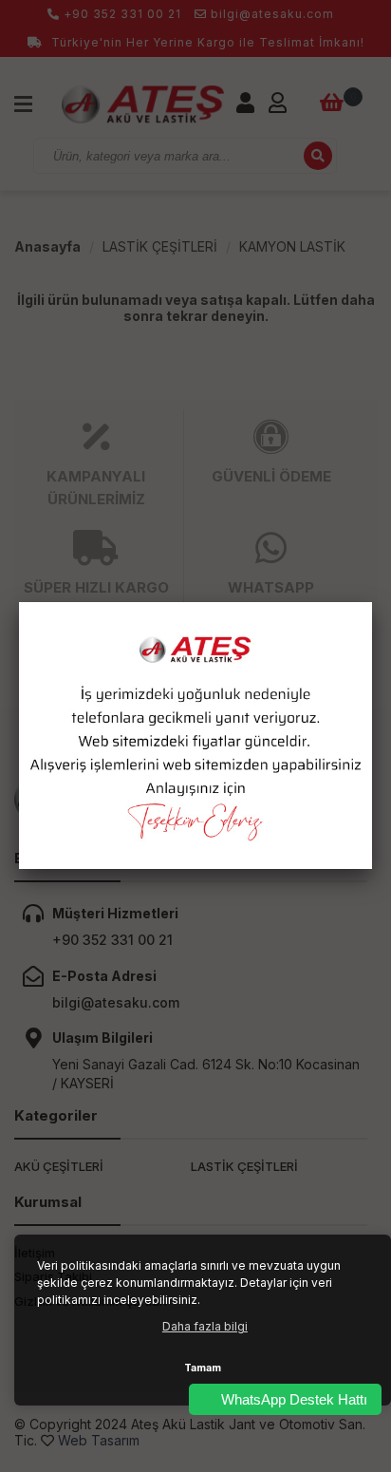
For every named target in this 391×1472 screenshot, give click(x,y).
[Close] (372, 602)
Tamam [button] (202, 1368)
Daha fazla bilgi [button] (205, 1326)
